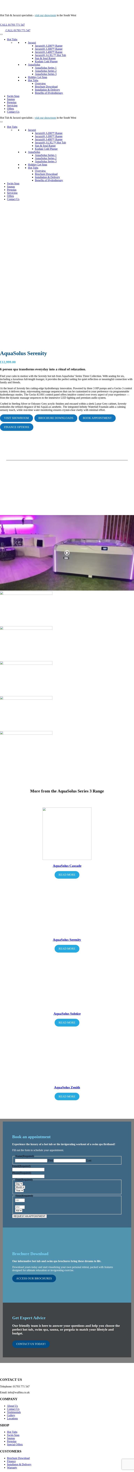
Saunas (11, 99)
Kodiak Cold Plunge (46, 61)
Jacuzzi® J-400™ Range (48, 52)
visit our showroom (45, 15)
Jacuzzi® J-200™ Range (48, 45)
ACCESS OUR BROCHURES (34, 1278)
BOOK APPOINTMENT (97, 418)
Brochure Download (46, 86)
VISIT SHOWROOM (16, 418)
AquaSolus (34, 64)
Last (89, 1160)
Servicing (12, 105)
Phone (21, 1172)
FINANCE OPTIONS (16, 427)
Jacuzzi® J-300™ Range (48, 48)
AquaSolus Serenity (67, 940)
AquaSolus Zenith (67, 1087)
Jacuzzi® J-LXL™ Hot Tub (50, 55)
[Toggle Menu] (1, 34)
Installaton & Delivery (19, 1464)
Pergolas (11, 102)
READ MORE (67, 874)
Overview (40, 83)
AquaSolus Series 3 (46, 74)
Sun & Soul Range (45, 58)
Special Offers (15, 1444)
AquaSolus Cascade (67, 866)
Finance (11, 1461)
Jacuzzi (32, 42)
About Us (12, 1405)
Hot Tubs (12, 39)
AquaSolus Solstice (67, 1013)
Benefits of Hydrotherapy (49, 92)
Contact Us (13, 111)
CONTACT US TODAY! (31, 1343)
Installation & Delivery (47, 89)
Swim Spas (13, 96)
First (50, 1160)
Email (21, 1166)
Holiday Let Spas (37, 77)
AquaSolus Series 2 (46, 70)
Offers (10, 108)
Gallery (11, 1415)
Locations (12, 1418)
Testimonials (14, 1412)
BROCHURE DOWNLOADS (55, 418)
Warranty (12, 1467)
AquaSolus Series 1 (46, 67)
